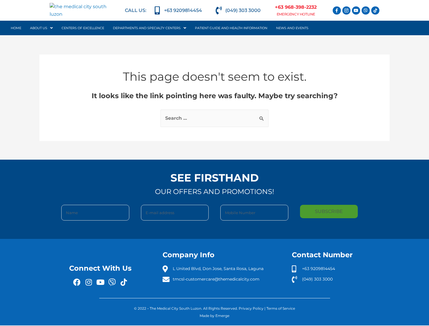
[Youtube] (356, 10)
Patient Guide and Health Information (231, 28)
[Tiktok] (375, 10)
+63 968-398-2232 (296, 7)
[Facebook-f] (337, 10)
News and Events (292, 28)
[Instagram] (88, 282)
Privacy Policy (251, 308)
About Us (38, 28)
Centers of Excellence (83, 28)
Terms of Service (280, 308)
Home (16, 28)
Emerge (222, 315)
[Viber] (366, 10)
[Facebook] (77, 282)
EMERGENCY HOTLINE (296, 14)
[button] (41, 28)
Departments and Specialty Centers (147, 28)
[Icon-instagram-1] (346, 10)
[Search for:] (214, 118)
